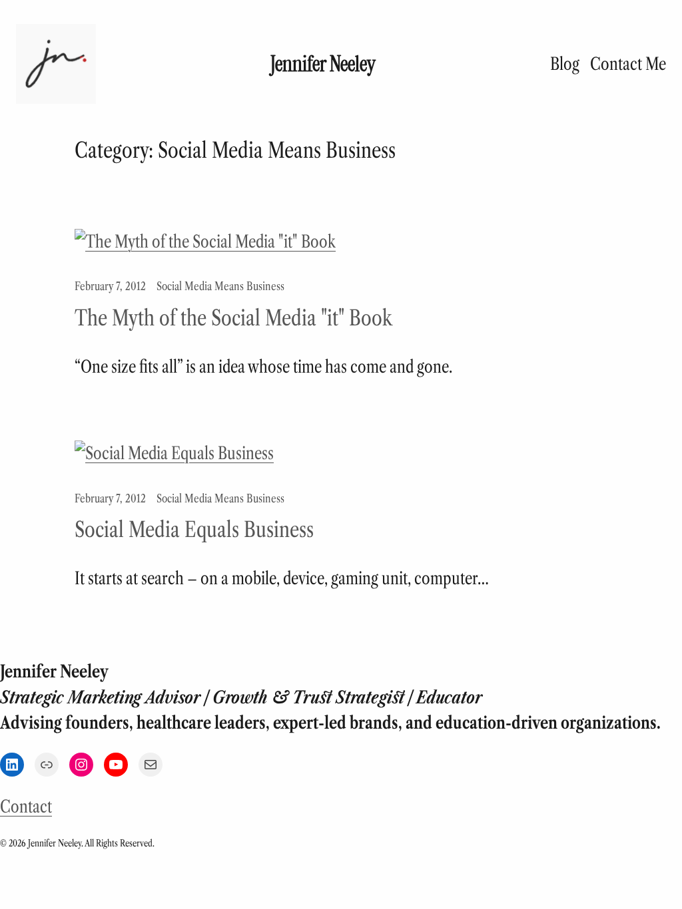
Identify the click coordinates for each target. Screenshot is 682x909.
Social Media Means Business (220, 286)
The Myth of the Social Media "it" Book (233, 318)
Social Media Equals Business (194, 530)
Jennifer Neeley (323, 64)
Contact (26, 806)
